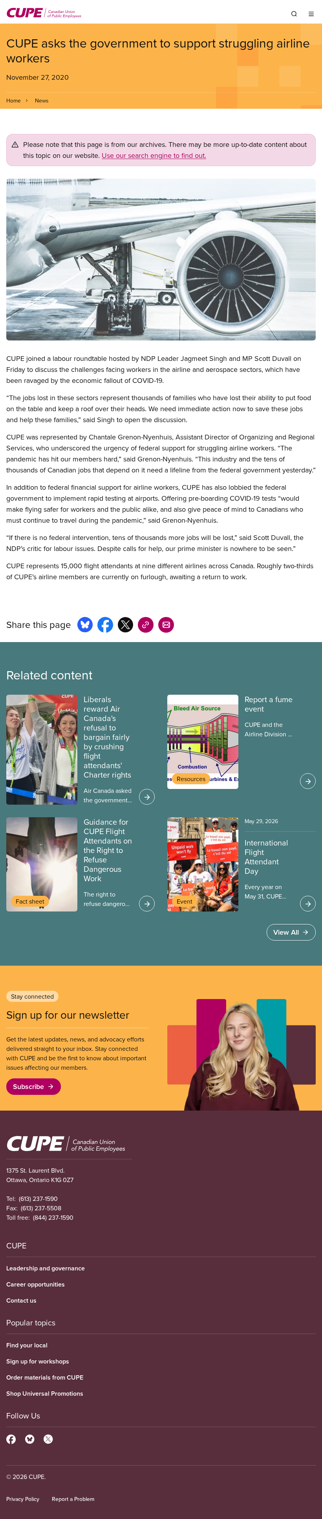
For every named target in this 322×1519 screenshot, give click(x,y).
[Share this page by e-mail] (166, 626)
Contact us (21, 1300)
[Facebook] (11, 1438)
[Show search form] (294, 14)
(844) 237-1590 (53, 1217)
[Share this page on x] (125, 626)
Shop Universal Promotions (44, 1393)
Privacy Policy (22, 1499)
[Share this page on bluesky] (85, 626)
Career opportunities (35, 1284)
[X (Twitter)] (48, 1438)
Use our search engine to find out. (154, 155)
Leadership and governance (45, 1268)
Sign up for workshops (37, 1361)
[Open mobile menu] (311, 13)
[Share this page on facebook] (105, 626)
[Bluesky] (29, 1438)
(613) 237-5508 (41, 1208)
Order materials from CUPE (44, 1377)
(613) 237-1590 (38, 1198)
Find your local (27, 1345)
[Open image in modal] (161, 259)
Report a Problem (73, 1499)
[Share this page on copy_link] (146, 626)
